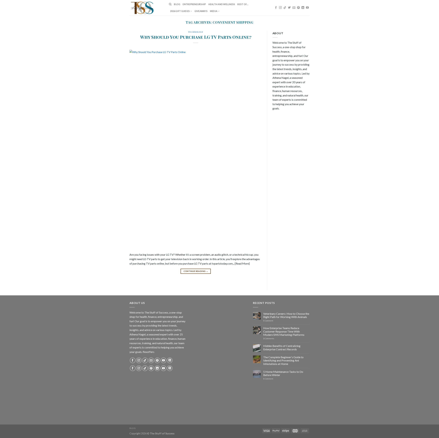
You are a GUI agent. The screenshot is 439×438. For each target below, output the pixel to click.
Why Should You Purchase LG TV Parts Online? (195, 37)
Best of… (242, 4)
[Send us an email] (294, 7)
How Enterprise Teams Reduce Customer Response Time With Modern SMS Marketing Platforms (283, 331)
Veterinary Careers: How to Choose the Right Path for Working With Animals (286, 315)
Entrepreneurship (194, 4)
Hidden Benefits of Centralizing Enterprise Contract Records (281, 347)
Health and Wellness (221, 4)
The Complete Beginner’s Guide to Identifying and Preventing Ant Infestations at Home (283, 360)
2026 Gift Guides (180, 11)
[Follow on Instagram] (280, 7)
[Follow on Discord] (170, 360)
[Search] (170, 4)
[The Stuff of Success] (146, 7)
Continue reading (195, 271)
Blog (177, 4)
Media (213, 11)
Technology (195, 32)
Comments (268, 338)
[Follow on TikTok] (284, 7)
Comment (268, 321)
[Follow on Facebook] (276, 7)
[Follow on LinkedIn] (302, 7)
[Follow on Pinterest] (298, 7)
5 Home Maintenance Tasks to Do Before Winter (283, 373)
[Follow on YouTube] (307, 7)
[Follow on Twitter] (289, 7)
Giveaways (200, 11)
